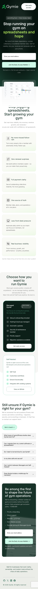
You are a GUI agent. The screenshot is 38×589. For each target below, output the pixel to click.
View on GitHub (19, 389)
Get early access (29, 6)
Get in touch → (9, 427)
